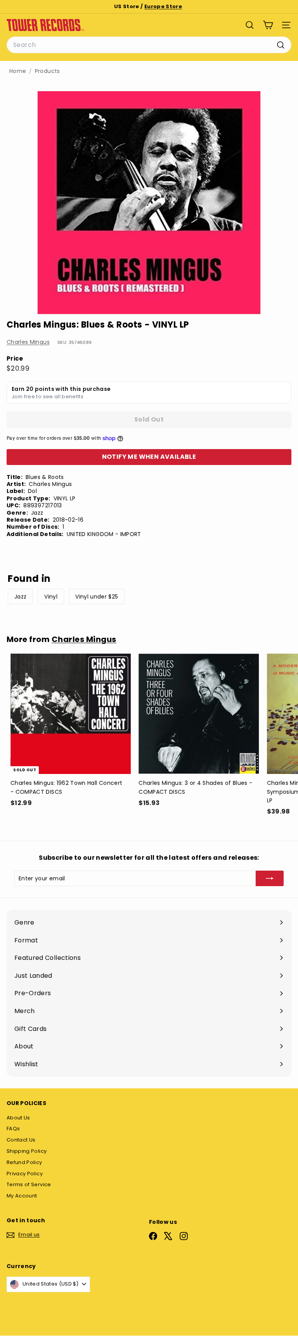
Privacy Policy (25, 1173)
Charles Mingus (28, 342)
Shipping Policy (27, 1151)
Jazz (20, 596)
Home (17, 71)
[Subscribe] (270, 878)
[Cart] (268, 25)
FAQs (13, 1128)
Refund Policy (24, 1162)
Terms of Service (29, 1184)
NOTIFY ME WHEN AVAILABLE (149, 456)
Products (47, 71)
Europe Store (163, 6)
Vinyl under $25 (96, 596)
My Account (22, 1195)
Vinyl (50, 596)
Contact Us (21, 1139)
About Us (18, 1117)
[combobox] (149, 45)
